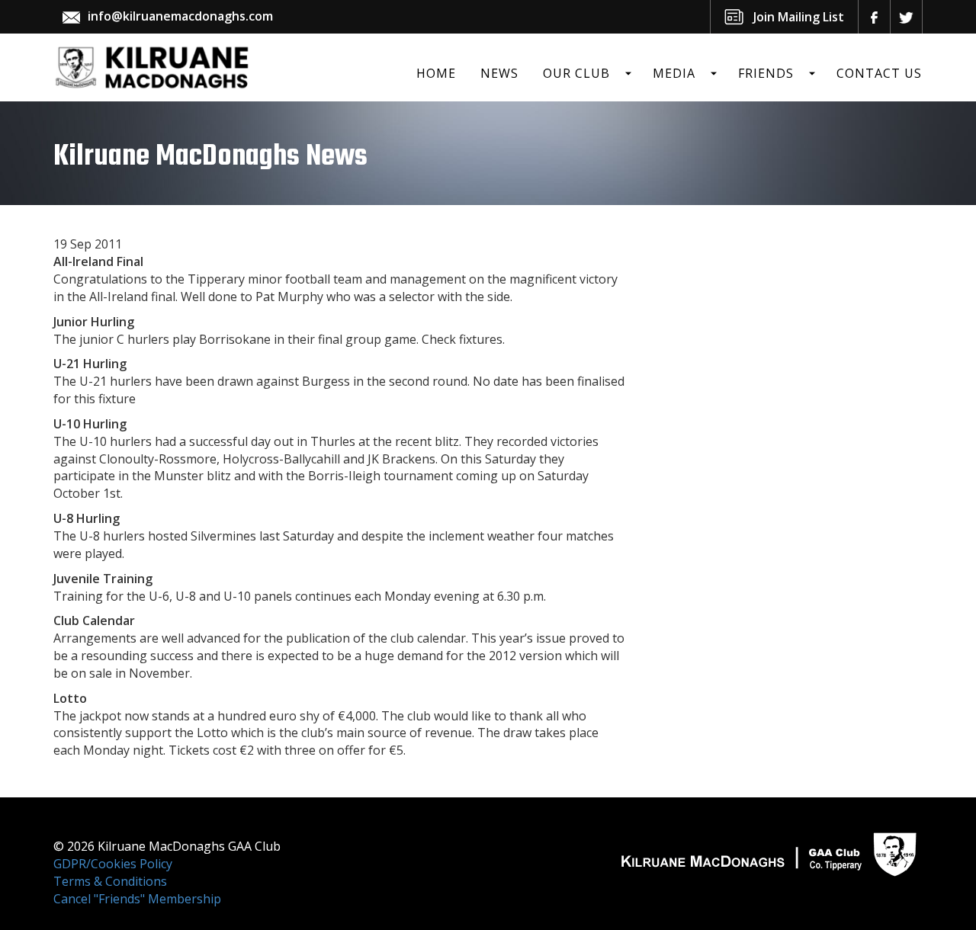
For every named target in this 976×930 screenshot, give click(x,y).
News (499, 73)
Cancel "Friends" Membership (137, 898)
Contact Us (879, 73)
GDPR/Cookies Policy (112, 863)
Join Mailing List (798, 16)
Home (436, 73)
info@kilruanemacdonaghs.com (180, 16)
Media (674, 73)
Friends (766, 73)
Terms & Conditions (110, 881)
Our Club (576, 73)
